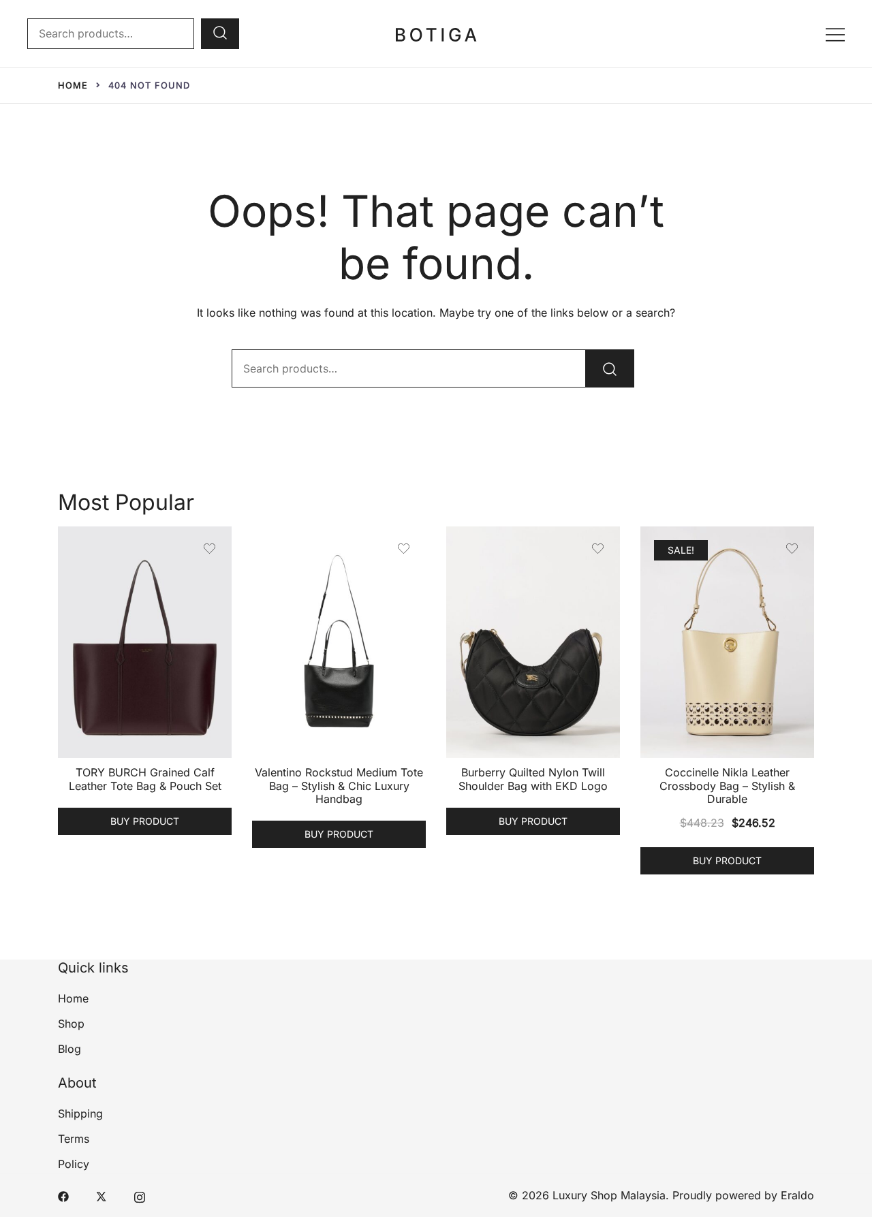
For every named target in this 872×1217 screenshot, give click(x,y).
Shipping (80, 1113)
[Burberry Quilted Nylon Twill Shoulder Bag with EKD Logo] (533, 642)
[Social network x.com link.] (101, 1195)
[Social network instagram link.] (139, 1195)
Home (73, 998)
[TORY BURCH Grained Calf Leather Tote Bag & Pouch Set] (145, 642)
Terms (73, 1138)
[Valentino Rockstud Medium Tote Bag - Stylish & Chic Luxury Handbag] (339, 642)
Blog (69, 1049)
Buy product (144, 821)
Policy (73, 1164)
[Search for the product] (220, 33)
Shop (71, 1023)
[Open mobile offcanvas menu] (835, 34)
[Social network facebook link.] (63, 1195)
